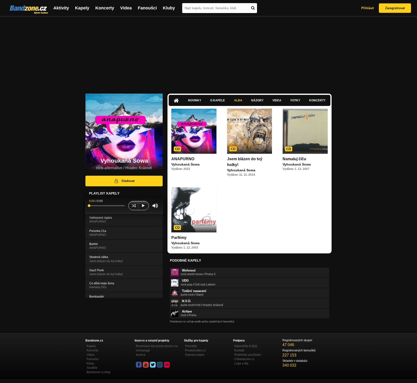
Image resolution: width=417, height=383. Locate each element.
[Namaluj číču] (305, 131)
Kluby (169, 8)
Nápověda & (245, 346)
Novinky (194, 100)
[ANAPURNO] (193, 131)
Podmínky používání (247, 354)
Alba (238, 100)
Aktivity (61, 8)
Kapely (82, 8)
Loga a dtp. (241, 363)
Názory (257, 100)
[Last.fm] (167, 365)
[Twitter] (153, 365)
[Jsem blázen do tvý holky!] (249, 131)
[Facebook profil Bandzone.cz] (139, 365)
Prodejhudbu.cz (195, 350)
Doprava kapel (194, 354)
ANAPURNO (182, 159)
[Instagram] (160, 365)
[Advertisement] (208, 52)
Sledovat (127, 181)
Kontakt (239, 350)
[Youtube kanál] (146, 365)
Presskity (191, 346)
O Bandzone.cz (244, 359)
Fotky (295, 100)
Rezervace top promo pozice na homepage (157, 348)
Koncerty (104, 8)
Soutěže (92, 367)
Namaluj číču (294, 159)
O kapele (217, 100)
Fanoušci (147, 8)
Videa (126, 8)
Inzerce (141, 354)
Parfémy (179, 238)
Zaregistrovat (395, 8)
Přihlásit (367, 8)
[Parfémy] (193, 209)
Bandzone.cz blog (98, 372)
